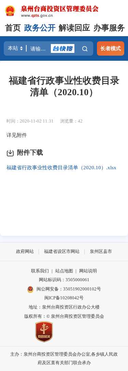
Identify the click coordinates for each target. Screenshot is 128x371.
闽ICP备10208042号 (64, 297)
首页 (13, 28)
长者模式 (110, 48)
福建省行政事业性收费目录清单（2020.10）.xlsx (61, 167)
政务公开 (40, 28)
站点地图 (64, 270)
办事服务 (109, 28)
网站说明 (88, 270)
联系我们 (40, 270)
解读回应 (74, 28)
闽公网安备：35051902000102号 (69, 288)
